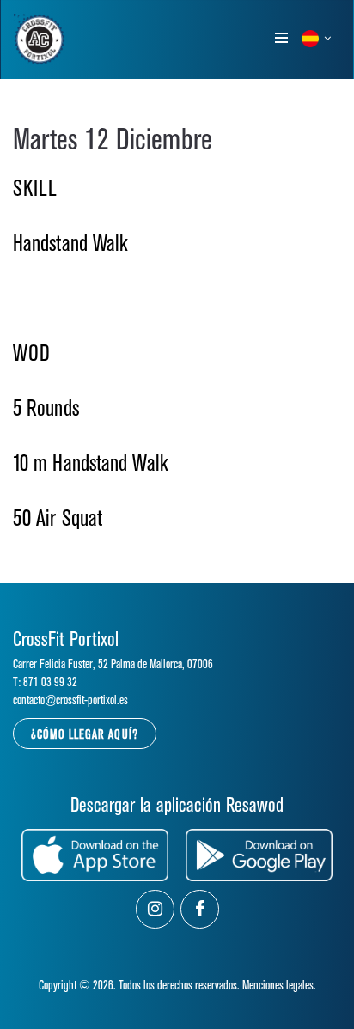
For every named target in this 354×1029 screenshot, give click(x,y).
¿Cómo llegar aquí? (84, 734)
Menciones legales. (279, 985)
